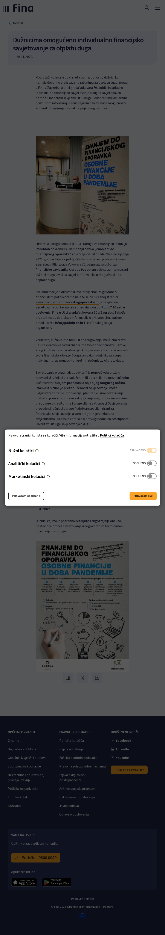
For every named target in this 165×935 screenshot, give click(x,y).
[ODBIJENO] (152, 463)
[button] (36, 450)
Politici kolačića (112, 435)
